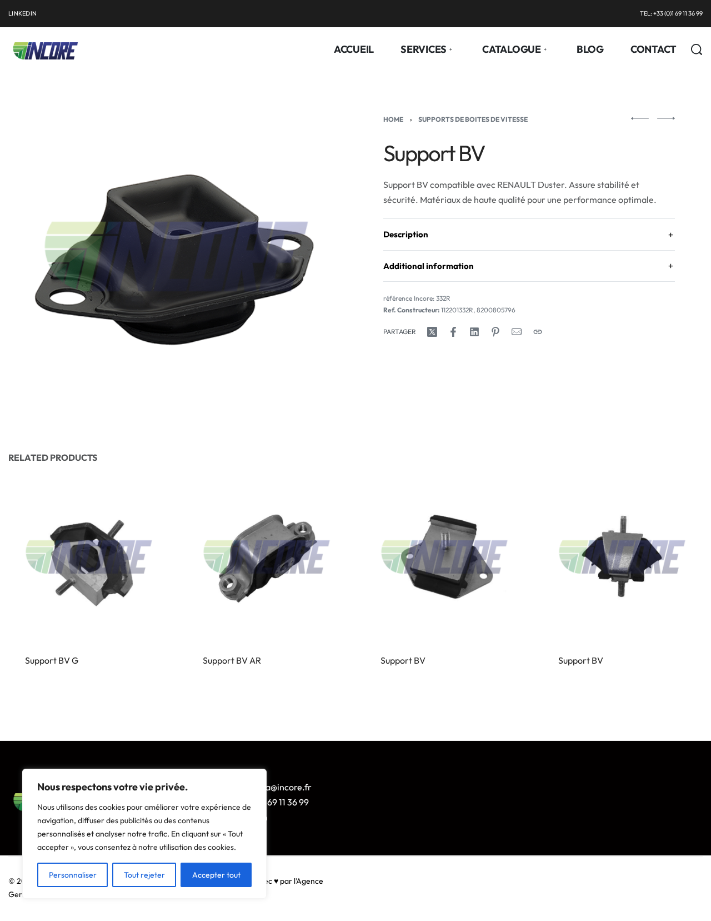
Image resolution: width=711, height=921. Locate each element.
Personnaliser (73, 875)
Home (393, 119)
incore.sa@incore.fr (273, 787)
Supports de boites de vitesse (473, 119)
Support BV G (51, 660)
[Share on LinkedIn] (474, 332)
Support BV (402, 660)
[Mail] (517, 332)
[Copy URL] (538, 332)
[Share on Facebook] (453, 332)
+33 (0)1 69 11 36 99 (271, 802)
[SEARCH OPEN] (696, 49)
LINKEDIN (22, 13)
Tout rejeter (144, 875)
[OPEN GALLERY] (176, 256)
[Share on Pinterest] (495, 332)
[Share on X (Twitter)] (432, 332)
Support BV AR (232, 660)
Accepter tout (216, 875)
